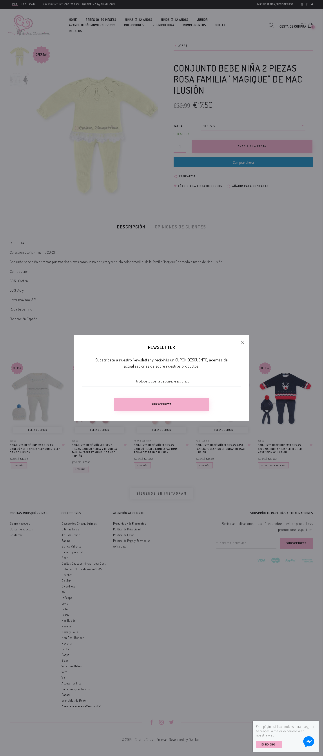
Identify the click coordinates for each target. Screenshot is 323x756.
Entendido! (269, 744)
